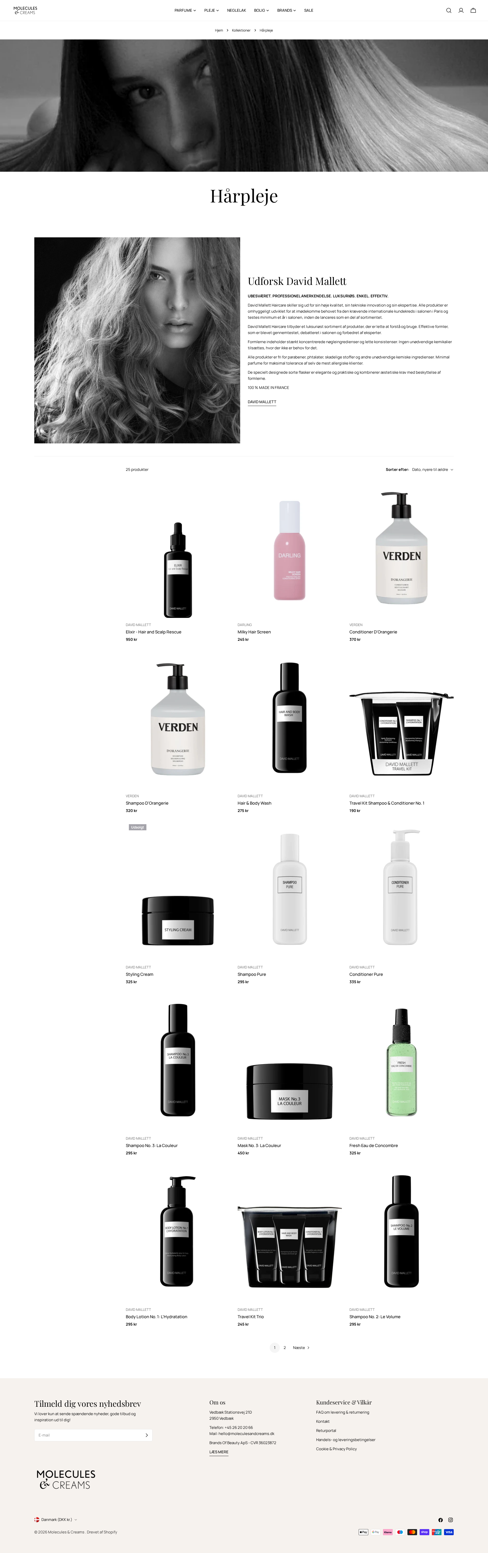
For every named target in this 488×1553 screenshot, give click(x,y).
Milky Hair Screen (254, 632)
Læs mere (218, 1452)
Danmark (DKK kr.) (56, 1519)
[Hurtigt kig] (223, 490)
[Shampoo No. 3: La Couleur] (178, 1061)
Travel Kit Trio (251, 1316)
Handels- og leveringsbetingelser (345, 1439)
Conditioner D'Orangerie (373, 632)
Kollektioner (241, 30)
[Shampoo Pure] (290, 890)
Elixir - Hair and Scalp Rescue (153, 632)
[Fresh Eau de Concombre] (401, 1061)
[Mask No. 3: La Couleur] (290, 1061)
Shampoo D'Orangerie (147, 803)
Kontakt (323, 1421)
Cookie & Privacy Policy (336, 1449)
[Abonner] (146, 1435)
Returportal (326, 1430)
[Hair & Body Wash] (290, 719)
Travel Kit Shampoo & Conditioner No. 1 (386, 803)
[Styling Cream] (178, 890)
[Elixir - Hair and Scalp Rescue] (178, 548)
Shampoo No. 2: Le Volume (375, 1316)
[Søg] (449, 10)
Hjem (219, 30)
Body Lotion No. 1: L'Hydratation (156, 1316)
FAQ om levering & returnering (342, 1412)
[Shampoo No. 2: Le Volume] (401, 1233)
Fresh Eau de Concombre (373, 1145)
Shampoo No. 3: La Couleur (152, 1145)
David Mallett (262, 401)
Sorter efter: (397, 469)
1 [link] (275, 1347)
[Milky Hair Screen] (290, 548)
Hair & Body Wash (254, 803)
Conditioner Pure (366, 974)
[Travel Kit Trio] (290, 1233)
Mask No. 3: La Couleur (259, 1145)
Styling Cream (139, 974)
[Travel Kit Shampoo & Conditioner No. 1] (401, 719)
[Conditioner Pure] (401, 890)
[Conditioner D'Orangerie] (401, 548)
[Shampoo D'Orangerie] (178, 719)
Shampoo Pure (252, 974)
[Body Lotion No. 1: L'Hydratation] (178, 1233)
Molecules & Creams (66, 1532)
